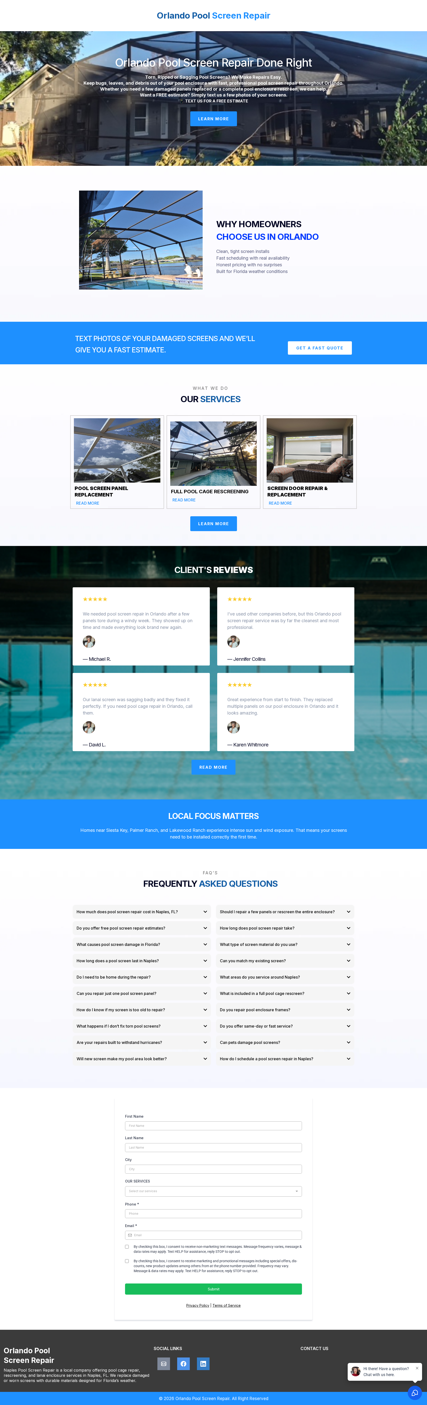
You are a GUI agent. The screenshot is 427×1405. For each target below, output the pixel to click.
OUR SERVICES (137, 1181)
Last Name (134, 1138)
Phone (132, 1204)
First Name (134, 1116)
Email (131, 1226)
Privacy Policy (197, 1305)
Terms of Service (227, 1305)
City (128, 1160)
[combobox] (213, 1191)
